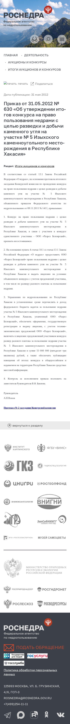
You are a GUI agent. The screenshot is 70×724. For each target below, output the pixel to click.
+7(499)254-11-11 (16, 704)
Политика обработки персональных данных (30, 672)
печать (23, 83)
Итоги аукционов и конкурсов (34, 166)
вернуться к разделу (28, 425)
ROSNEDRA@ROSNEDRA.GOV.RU (28, 698)
